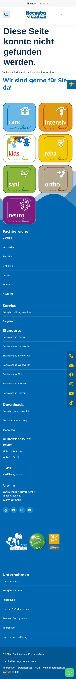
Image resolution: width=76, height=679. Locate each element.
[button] (71, 84)
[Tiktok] (71, 402)
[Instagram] (22, 510)
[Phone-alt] (71, 356)
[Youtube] (14, 510)
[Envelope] (30, 510)
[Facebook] (6, 510)
